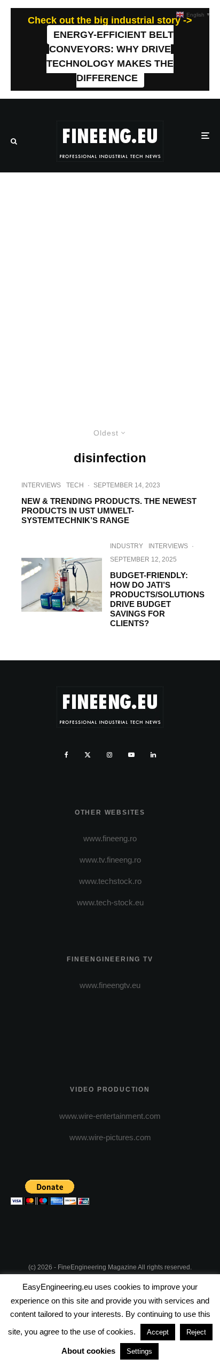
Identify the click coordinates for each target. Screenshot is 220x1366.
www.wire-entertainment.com (110, 1115)
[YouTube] (131, 755)
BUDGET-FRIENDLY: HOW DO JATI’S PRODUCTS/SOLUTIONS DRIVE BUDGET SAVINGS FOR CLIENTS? (157, 599)
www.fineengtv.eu (110, 985)
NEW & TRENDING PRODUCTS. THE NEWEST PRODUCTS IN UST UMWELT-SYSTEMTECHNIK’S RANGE (109, 510)
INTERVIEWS (41, 485)
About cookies (88, 1350)
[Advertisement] (110, 288)
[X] (87, 755)
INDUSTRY (126, 546)
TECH (75, 485)
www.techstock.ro (110, 881)
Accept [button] (158, 1332)
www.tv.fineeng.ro (110, 859)
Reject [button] (196, 1332)
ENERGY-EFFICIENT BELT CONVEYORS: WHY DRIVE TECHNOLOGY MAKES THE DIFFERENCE (110, 56)
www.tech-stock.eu (110, 902)
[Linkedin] (153, 755)
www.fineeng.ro (110, 838)
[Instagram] (109, 755)
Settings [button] (139, 1351)
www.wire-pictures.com (110, 1137)
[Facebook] (66, 755)
